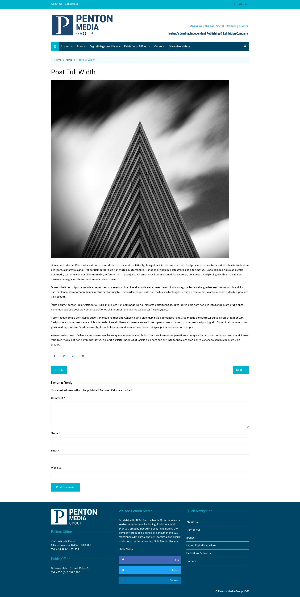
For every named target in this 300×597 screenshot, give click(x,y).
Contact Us (193, 530)
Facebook (234, 4)
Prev (60, 370)
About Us (56, 4)
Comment (58, 398)
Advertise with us (179, 46)
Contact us (71, 4)
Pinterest (82, 355)
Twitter (63, 355)
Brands (81, 46)
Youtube (240, 4)
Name (55, 433)
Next (239, 370)
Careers (159, 46)
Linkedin (246, 4)
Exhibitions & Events (137, 46)
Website (56, 468)
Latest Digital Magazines (201, 545)
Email (55, 450)
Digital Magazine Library (105, 46)
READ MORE (126, 549)
